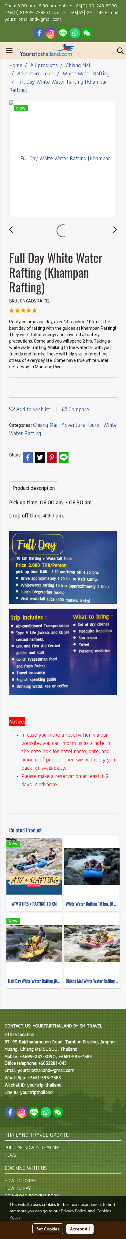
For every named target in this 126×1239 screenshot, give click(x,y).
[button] (118, 50)
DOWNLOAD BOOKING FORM (32, 1196)
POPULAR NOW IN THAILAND (33, 1147)
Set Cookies (47, 1228)
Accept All (80, 1228)
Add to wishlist (32, 409)
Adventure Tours (81, 424)
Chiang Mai (46, 424)
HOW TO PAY (18, 1188)
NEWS (10, 1155)
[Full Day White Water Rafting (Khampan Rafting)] (63, 158)
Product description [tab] (34, 488)
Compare (78, 409)
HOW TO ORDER (21, 1180)
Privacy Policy (73, 1210)
